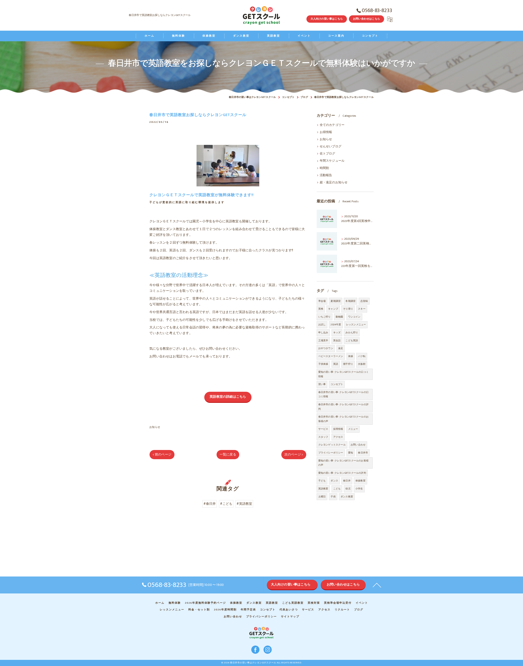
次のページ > (293, 454)
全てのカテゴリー (332, 125)
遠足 (340, 348)
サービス (323, 429)
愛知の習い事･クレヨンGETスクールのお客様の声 (343, 463)
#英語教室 (244, 503)
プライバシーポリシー (330, 453)
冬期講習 (350, 301)
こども (337, 489)
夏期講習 (336, 301)
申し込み (323, 332)
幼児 (347, 489)
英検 (320, 309)
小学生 (359, 489)
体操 (350, 356)
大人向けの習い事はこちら (327, 19)
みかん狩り (351, 332)
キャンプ (333, 309)
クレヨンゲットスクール (332, 445)
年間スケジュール (332, 160)
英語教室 (323, 489)
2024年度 (336, 324)
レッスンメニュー (356, 324)
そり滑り (348, 309)
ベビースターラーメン (330, 356)
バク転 (361, 356)
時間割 (324, 168)
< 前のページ (162, 454)
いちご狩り (324, 317)
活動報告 (326, 175)
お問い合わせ (358, 445)
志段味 (364, 301)
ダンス (334, 481)
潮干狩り (348, 364)
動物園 (339, 317)
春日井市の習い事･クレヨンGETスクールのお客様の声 (343, 419)
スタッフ (323, 437)
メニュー (353, 429)
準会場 (322, 301)
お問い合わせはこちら (366, 19)
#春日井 (209, 503)
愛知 (350, 453)
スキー (361, 309)
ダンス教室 (347, 497)
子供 (333, 497)
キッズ (337, 332)
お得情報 (326, 132)
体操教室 (360, 481)
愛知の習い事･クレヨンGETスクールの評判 (342, 473)
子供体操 (323, 364)
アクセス (338, 437)
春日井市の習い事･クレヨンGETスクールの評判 (343, 406)
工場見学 (323, 340)
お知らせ (154, 427)
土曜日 (322, 497)
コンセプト (337, 384)
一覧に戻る (228, 454)
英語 (335, 364)
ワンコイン (354, 317)
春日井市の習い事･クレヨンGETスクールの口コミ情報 (343, 394)
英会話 (337, 340)
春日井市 (363, 453)
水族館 (361, 364)
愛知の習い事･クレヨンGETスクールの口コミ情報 (343, 374)
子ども (322, 481)
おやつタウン (325, 348)
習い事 (322, 384)
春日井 (347, 481)
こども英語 (351, 340)
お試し (322, 324)
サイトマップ (290, 616)
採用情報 (338, 429)
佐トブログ (327, 153)
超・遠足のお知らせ (334, 182)
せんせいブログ (330, 146)
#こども (226, 503)
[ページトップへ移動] (377, 585)
